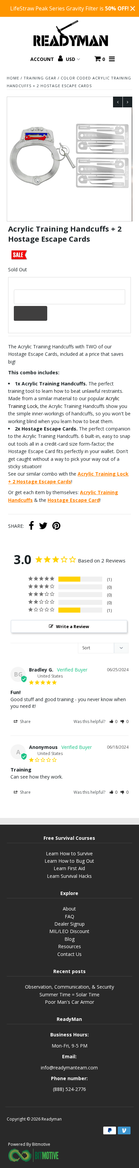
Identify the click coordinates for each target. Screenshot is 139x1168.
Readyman (51, 1119)
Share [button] (25, 721)
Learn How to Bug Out (69, 861)
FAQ (69, 916)
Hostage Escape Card (74, 500)
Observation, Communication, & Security (69, 987)
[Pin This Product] (56, 526)
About (69, 908)
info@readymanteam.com (69, 1067)
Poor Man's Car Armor (69, 1002)
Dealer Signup (69, 924)
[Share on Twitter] (43, 526)
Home (13, 77)
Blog (69, 939)
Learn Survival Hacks (69, 876)
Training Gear (40, 77)
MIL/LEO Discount (69, 931)
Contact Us (69, 954)
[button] (113, 721)
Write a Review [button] (72, 626)
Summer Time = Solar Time (69, 994)
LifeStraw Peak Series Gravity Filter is (69, 8)
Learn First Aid (69, 868)
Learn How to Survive (69, 853)
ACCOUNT (42, 59)
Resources (69, 946)
